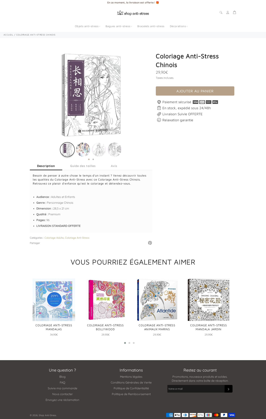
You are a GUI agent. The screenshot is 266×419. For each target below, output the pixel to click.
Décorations (178, 26)
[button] (125, 343)
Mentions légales (131, 376)
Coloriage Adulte (54, 237)
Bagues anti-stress (117, 26)
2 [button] (93, 159)
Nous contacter (62, 394)
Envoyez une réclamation (62, 400)
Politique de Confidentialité (131, 388)
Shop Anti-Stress (47, 415)
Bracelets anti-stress (150, 26)
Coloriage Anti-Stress (77, 237)
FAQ (62, 382)
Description (46, 166)
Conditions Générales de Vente (131, 382)
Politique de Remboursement (131, 394)
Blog (62, 376)
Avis (114, 166)
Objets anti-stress (87, 26)
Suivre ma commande (62, 388)
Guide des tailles (83, 166)
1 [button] (89, 159)
